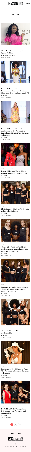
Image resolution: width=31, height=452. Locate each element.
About (19, 433)
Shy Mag (5, 95)
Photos (11, 86)
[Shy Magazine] (15, 3)
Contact (12, 433)
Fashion (3, 48)
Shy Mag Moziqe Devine (9, 55)
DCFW (2, 86)
